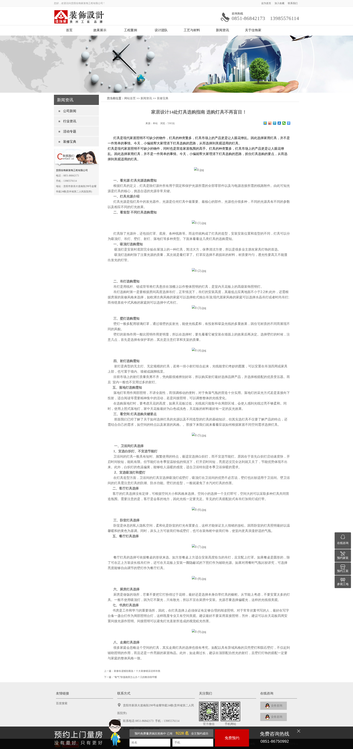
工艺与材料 (192, 30)
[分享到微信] (284, 123)
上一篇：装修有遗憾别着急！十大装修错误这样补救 (132, 671)
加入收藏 (280, 3)
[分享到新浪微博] (270, 123)
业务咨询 (276, 705)
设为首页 (266, 3)
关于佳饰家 (253, 30)
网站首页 (130, 98)
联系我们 (293, 3)
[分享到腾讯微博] (274, 123)
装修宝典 (162, 98)
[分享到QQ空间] (265, 123)
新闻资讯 (222, 30)
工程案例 (130, 30)
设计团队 (161, 30)
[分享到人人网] (279, 123)
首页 (69, 30)
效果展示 (99, 30)
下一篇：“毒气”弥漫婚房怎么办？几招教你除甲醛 (130, 677)
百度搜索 (61, 703)
